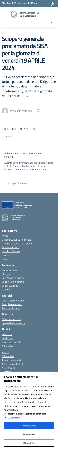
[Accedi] (53, 4)
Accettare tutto (29, 425)
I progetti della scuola (13, 323)
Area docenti (8, 368)
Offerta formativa (11, 319)
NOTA (8, 136)
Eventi (5, 352)
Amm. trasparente (11, 360)
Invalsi (5, 255)
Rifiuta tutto (29, 443)
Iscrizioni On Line (11, 251)
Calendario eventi (11, 342)
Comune (6, 259)
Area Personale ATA (12, 364)
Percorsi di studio (11, 308)
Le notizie (7, 334)
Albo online (8, 346)
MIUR (5, 236)
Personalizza (29, 434)
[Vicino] (55, 374)
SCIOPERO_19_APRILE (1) (20, 129)
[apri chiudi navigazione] (5, 14)
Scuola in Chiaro (10, 247)
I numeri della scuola (13, 278)
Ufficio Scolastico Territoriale (17, 243)
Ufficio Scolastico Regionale (16, 240)
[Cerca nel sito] (50, 22)
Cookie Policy (14, 417)
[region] (29, 411)
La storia (6, 289)
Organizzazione (10, 286)
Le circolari (7, 338)
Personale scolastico (13, 300)
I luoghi (6, 274)
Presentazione (9, 270)
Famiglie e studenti (12, 304)
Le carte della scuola (13, 282)
